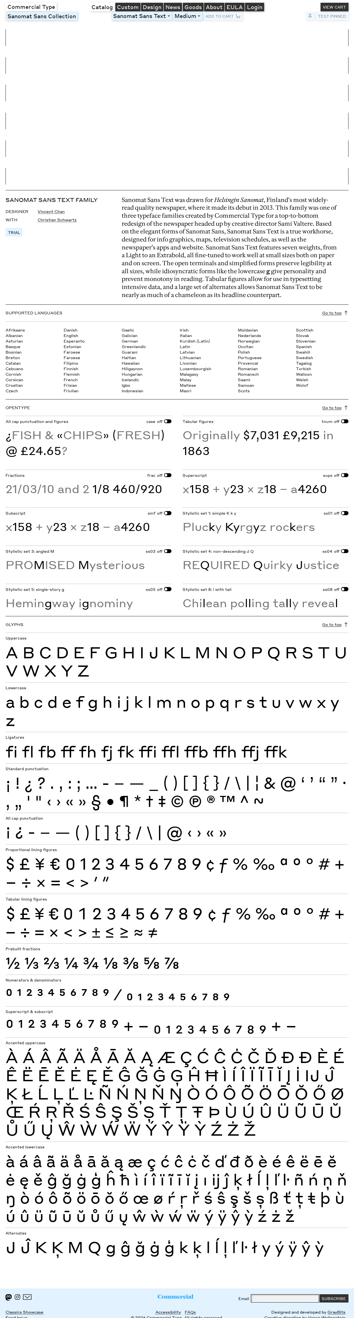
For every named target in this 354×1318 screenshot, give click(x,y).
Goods (193, 6)
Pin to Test (310, 16)
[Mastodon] (9, 1297)
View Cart (334, 6)
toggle (169, 16)
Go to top (332, 312)
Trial (14, 232)
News (172, 6)
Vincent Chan (51, 211)
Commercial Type (31, 6)
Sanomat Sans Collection (41, 16)
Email (243, 1298)
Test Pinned (332, 16)
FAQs (190, 1311)
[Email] (27, 1297)
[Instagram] (17, 1297)
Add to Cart (219, 16)
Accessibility (168, 1311)
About (214, 6)
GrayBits (336, 1311)
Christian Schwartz (57, 219)
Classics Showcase (24, 1311)
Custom (128, 6)
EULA (235, 6)
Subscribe (334, 1298)
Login (254, 6)
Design (152, 6)
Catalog (102, 6)
